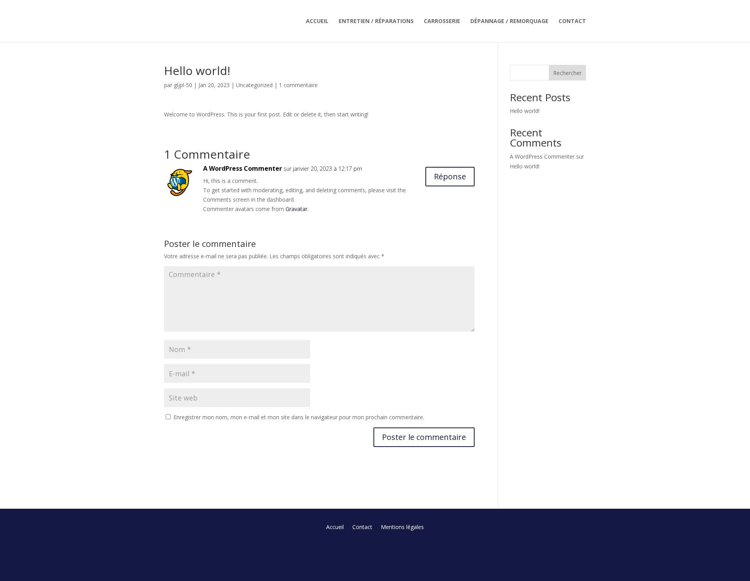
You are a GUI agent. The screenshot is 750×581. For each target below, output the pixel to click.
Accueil (317, 21)
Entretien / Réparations (376, 21)
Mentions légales (402, 527)
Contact (572, 21)
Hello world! (524, 110)
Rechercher (567, 73)
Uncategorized (254, 85)
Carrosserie (442, 21)
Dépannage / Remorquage (509, 21)
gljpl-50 (183, 85)
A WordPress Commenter (242, 168)
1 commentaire (298, 85)
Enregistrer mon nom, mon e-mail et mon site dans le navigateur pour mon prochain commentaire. (298, 417)
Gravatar (296, 209)
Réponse (450, 176)
